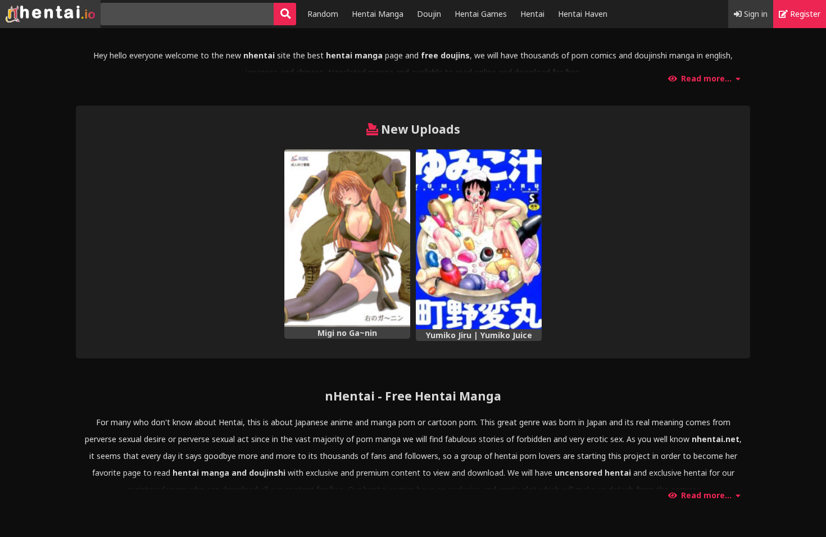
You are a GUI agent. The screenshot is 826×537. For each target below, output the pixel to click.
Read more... (706, 78)
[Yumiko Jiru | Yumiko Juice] (479, 239)
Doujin (429, 13)
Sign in (755, 13)
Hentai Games (481, 13)
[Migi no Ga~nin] (347, 238)
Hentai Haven (582, 13)
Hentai (532, 13)
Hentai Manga (377, 13)
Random (322, 13)
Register (804, 13)
